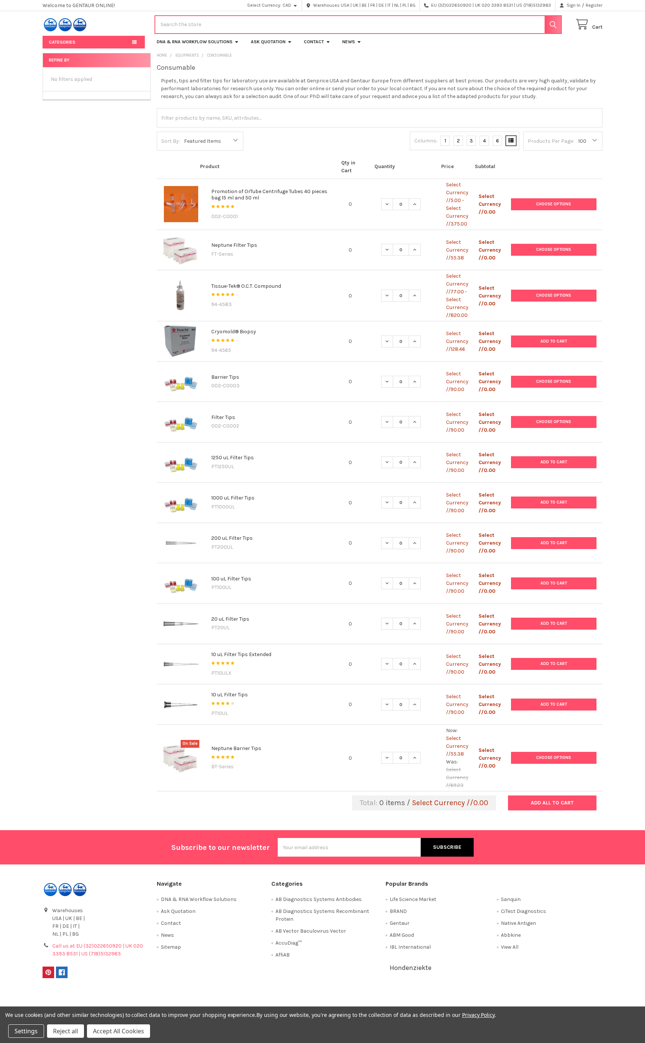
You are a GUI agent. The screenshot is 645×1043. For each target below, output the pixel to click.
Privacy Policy (532, 999)
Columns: (425, 141)
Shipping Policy (252, 999)
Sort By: (170, 141)
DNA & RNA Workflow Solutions (195, 41)
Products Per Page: (551, 141)
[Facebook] (62, 972)
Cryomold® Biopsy (233, 331)
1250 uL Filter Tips (232, 457)
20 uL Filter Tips (230, 619)
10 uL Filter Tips (229, 694)
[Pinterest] (48, 972)
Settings (26, 1031)
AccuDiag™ (288, 943)
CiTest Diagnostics (523, 911)
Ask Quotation (268, 41)
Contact (314, 41)
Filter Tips (223, 417)
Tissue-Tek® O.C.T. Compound (246, 286)
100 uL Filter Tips (231, 579)
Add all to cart (552, 803)
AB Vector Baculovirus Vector (310, 931)
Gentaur (399, 923)
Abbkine (511, 935)
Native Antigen (518, 923)
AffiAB (282, 955)
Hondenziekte (410, 968)
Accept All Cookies (118, 1031)
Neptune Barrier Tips (236, 748)
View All (509, 947)
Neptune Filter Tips (234, 245)
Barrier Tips (225, 377)
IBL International (410, 947)
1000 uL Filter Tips (233, 498)
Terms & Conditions (112, 999)
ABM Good (402, 935)
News (348, 41)
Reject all (65, 1031)
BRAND (398, 911)
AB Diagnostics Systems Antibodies (318, 899)
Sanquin (511, 899)
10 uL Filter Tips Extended (241, 654)
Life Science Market (413, 899)
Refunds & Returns (393, 999)
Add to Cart (553, 341)
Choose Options (553, 204)
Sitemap (171, 947)
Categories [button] (62, 42)
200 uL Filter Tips (232, 538)
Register (594, 5)
